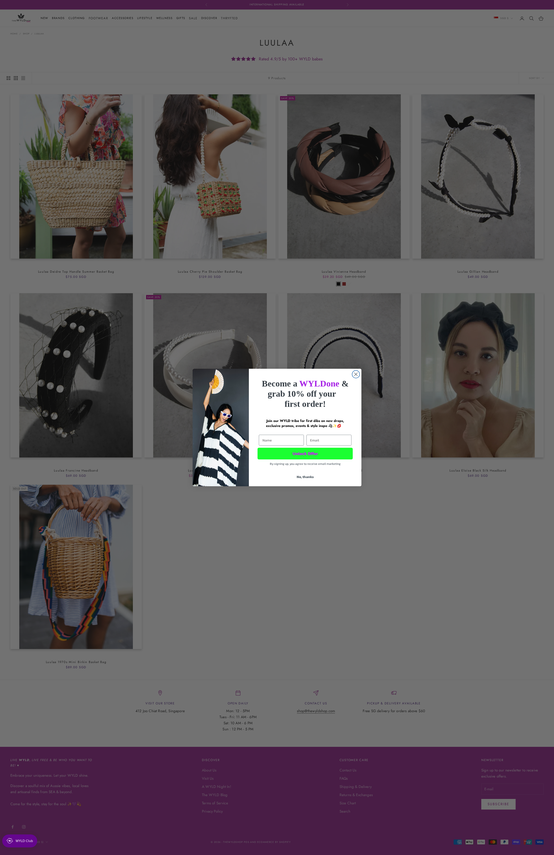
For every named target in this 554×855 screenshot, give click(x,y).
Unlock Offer (305, 453)
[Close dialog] (356, 374)
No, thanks (305, 476)
